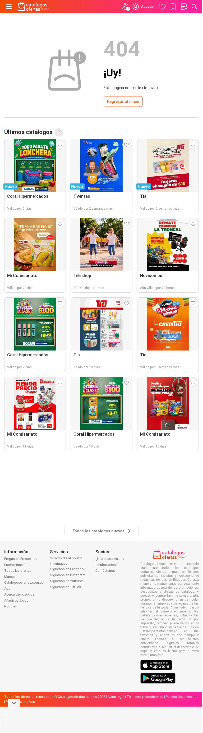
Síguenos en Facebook (68, 569)
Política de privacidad (182, 697)
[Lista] (184, 6)
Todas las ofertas (17, 571)
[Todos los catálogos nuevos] (59, 132)
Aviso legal (116, 697)
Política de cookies (20, 702)
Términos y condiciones (145, 697)
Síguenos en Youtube (66, 581)
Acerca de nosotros (19, 594)
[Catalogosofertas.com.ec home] (33, 7)
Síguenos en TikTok (65, 587)
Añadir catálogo (16, 600)
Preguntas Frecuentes (20, 559)
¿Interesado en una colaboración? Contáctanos (109, 565)
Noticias (10, 606)
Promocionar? (15, 565)
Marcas (10, 577)
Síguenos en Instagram (67, 575)
